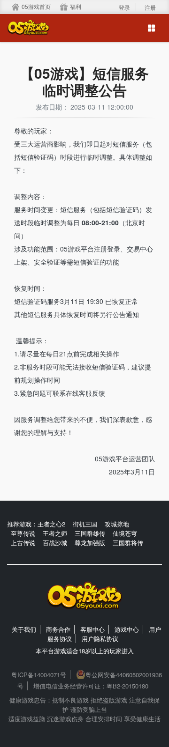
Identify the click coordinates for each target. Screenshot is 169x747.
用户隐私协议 (100, 638)
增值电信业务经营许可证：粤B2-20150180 (90, 685)
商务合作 (58, 629)
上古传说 (23, 542)
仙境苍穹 (125, 533)
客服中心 (92, 629)
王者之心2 (51, 523)
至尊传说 (23, 533)
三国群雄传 (90, 533)
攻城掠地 (117, 523)
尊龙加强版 (90, 542)
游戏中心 (127, 629)
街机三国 (85, 523)
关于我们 (24, 629)
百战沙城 (55, 542)
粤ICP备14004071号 (38, 674)
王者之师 (55, 533)
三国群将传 (128, 542)
